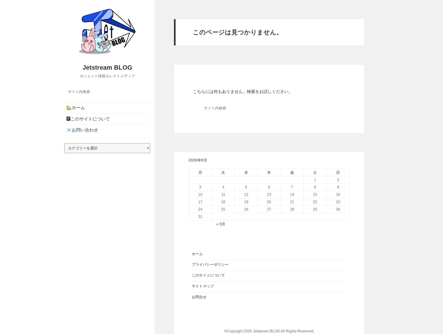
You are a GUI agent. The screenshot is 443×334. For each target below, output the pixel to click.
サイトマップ (203, 286)
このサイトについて (208, 275)
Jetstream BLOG (107, 67)
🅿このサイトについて (88, 118)
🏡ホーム (75, 107)
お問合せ (199, 297)
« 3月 (220, 224)
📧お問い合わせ (82, 130)
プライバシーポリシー (210, 264)
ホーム (197, 254)
